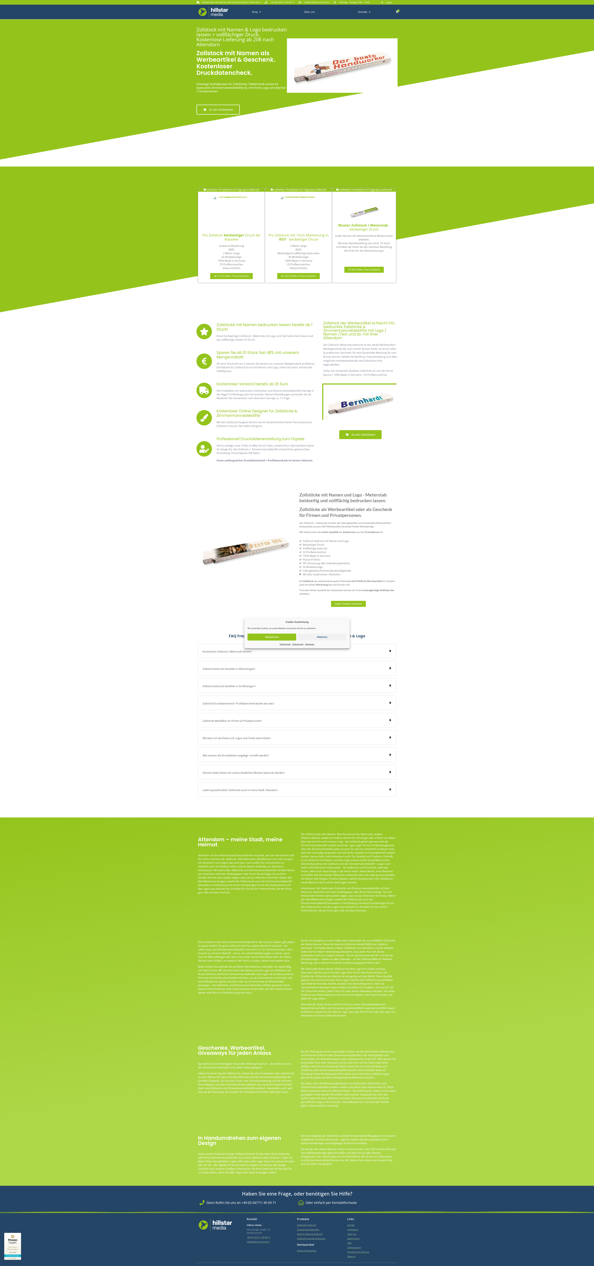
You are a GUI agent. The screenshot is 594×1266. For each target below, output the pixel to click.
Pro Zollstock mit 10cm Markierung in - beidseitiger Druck (299, 237)
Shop (255, 12)
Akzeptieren (272, 636)
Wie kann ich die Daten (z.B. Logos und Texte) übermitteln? (237, 738)
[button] (297, 651)
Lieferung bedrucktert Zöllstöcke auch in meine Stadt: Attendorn (240, 790)
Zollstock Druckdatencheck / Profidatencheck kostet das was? (238, 703)
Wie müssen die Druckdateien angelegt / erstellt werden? (236, 755)
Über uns (309, 12)
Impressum (309, 644)
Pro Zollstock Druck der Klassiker (231, 237)
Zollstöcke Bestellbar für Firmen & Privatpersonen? (232, 721)
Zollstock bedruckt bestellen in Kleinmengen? (229, 669)
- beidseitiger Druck (364, 227)
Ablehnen (322, 636)
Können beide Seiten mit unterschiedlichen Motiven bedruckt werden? (244, 772)
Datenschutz (285, 644)
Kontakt (362, 12)
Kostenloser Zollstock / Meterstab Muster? (227, 651)
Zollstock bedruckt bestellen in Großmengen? (229, 686)
